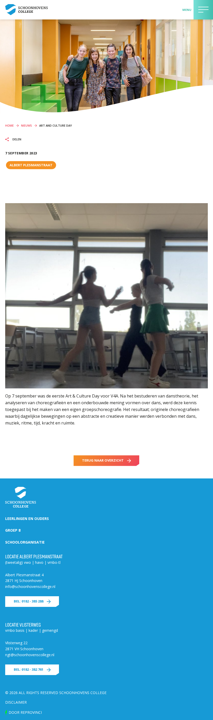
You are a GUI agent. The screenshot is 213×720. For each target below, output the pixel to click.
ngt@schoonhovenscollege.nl (29, 654)
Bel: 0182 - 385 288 (28, 601)
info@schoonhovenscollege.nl (30, 586)
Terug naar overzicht (103, 460)
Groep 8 (13, 530)
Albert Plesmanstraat (31, 165)
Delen (16, 139)
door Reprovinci (25, 712)
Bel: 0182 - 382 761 (28, 669)
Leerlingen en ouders (27, 518)
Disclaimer (16, 702)
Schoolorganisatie (25, 542)
